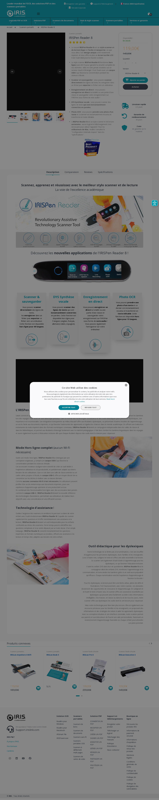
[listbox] (126, 385)
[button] (79, 413)
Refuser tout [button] (91, 407)
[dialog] (79, 400)
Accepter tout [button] (68, 407)
